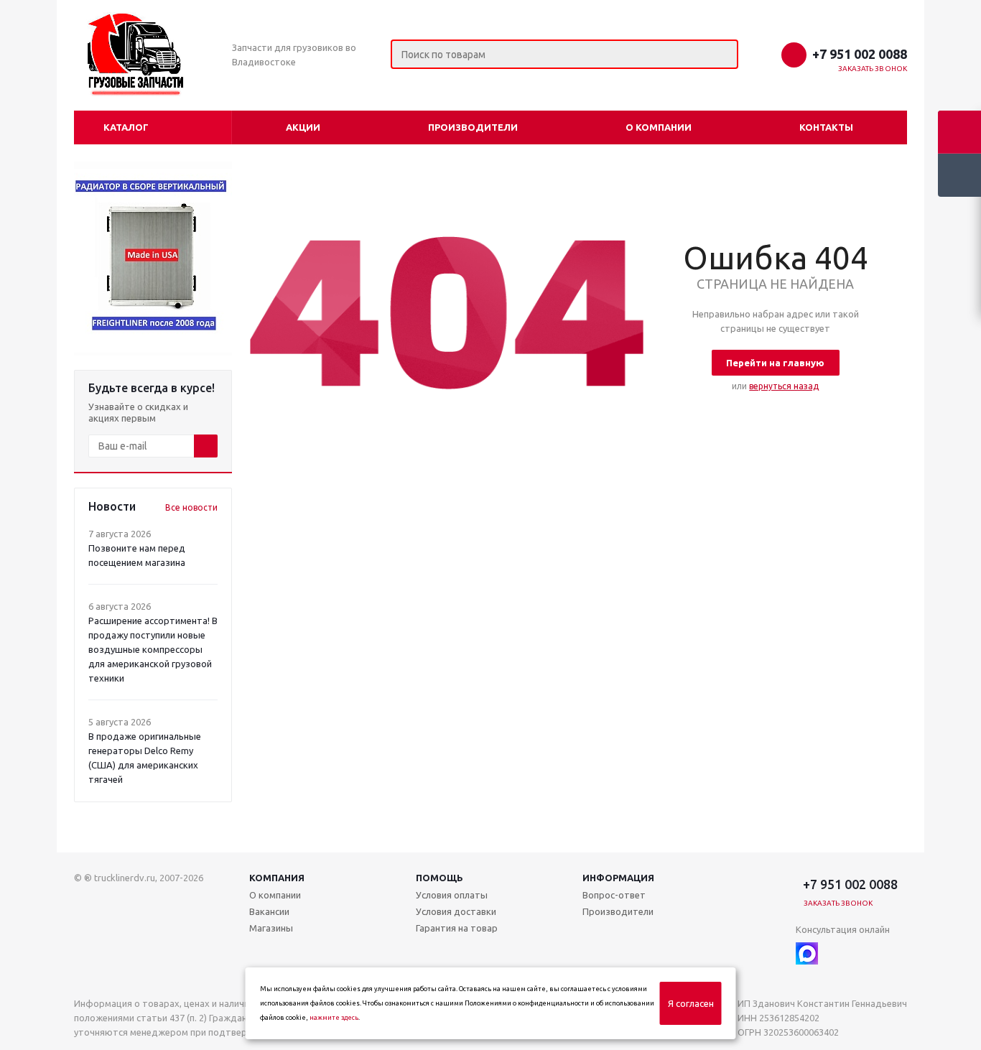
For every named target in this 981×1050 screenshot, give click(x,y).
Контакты (826, 127)
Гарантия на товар (457, 928)
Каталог (126, 127)
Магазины (271, 928)
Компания (276, 878)
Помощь (439, 878)
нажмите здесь (334, 1017)
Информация (618, 878)
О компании (659, 127)
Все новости (191, 507)
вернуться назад (784, 386)
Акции (303, 127)
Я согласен (691, 1003)
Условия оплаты (452, 895)
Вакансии (269, 911)
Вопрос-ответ (614, 895)
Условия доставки (456, 911)
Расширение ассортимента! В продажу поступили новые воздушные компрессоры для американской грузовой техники (153, 649)
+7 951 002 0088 (859, 53)
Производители (473, 127)
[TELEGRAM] (836, 953)
